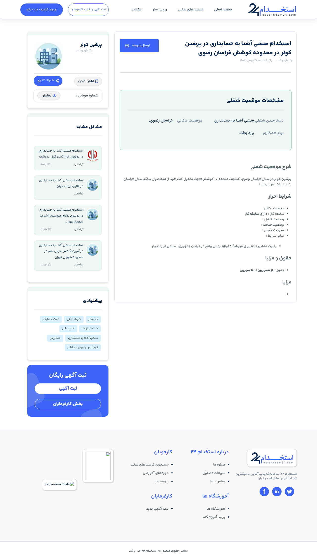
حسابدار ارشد (90, 328)
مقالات (137, 9)
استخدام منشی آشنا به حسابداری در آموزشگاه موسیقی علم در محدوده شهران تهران (61, 251)
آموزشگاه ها (216, 509)
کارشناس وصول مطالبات (83, 347)
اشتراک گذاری (45, 80)
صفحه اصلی (223, 9)
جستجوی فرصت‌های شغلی (149, 464)
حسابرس (55, 338)
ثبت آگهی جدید (157, 509)
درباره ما (219, 464)
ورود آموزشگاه (214, 517)
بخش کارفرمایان (68, 404)
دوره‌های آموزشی (156, 473)
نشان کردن (86, 81)
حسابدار (93, 319)
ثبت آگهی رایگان (88, 9)
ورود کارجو (41, 9)
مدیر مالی (68, 328)
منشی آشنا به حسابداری (83, 338)
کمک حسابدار (51, 319)
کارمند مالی (74, 319)
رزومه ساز (160, 9)
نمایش (46, 95)
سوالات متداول (214, 473)
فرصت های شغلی (190, 9)
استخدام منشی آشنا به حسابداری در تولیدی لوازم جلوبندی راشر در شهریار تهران (61, 215)
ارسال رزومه (141, 45)
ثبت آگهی (68, 388)
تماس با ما (217, 481)
